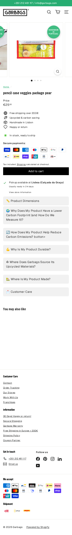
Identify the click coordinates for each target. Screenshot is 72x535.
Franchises (9, 402)
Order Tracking (11, 387)
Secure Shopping (12, 421)
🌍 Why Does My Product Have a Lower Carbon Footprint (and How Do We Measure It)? (34, 215)
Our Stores (9, 392)
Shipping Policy (11, 435)
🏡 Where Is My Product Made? (28, 279)
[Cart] (57, 12)
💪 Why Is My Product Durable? (28, 249)
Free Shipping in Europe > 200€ (20, 430)
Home (6, 87)
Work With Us (10, 397)
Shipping (21, 164)
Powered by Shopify (37, 527)
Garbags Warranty (13, 425)
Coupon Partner (11, 440)
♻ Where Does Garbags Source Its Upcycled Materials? (30, 264)
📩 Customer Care (19, 292)
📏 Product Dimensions (22, 201)
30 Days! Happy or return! (17, 416)
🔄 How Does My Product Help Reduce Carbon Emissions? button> (33, 234)
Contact (7, 382)
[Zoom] (57, 71)
